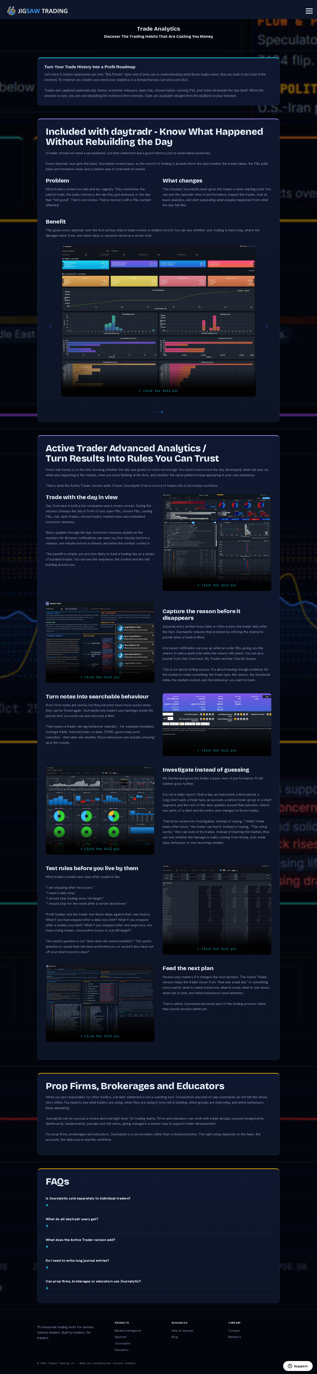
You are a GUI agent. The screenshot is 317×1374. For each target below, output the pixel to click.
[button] (50, 320)
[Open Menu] (309, 11)
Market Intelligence (128, 1319)
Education (122, 1338)
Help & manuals (182, 1319)
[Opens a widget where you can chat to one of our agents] (298, 1366)
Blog (175, 1325)
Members (234, 1325)
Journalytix (122, 1331)
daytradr (121, 1325)
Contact (234, 1319)
